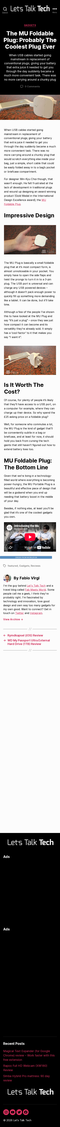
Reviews (35, 565)
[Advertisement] (30, 892)
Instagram (36, 613)
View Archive (13, 619)
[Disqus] (30, 702)
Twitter (19, 613)
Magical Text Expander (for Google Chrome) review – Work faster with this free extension (29, 1055)
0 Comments (32, 86)
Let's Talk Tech (36, 585)
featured (13, 565)
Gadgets (30, 25)
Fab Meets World (35, 589)
